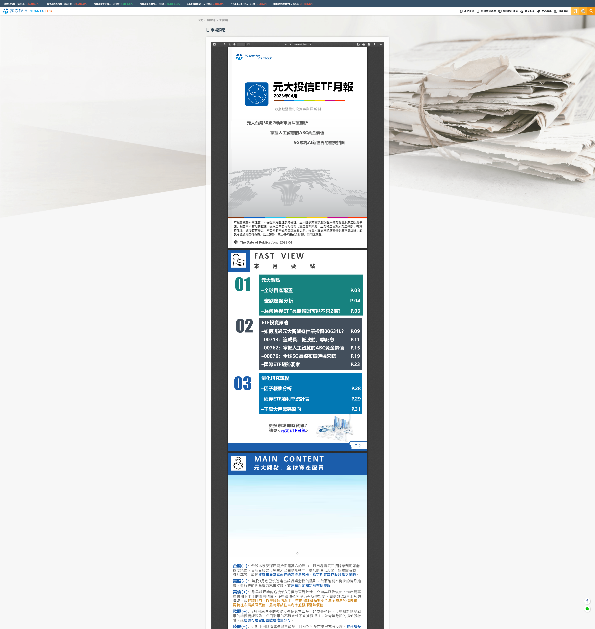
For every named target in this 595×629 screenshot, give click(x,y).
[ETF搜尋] (591, 11)
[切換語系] (583, 11)
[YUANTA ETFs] (41, 11)
